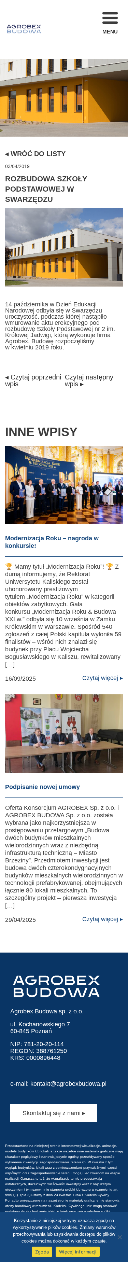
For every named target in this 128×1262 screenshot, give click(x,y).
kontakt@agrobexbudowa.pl (68, 1083)
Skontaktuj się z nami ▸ (54, 1113)
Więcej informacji (77, 1251)
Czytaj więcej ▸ (102, 678)
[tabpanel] (64, 68)
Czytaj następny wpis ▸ (89, 380)
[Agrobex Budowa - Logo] (24, 29)
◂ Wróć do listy (35, 153)
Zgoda (42, 1251)
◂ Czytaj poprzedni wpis (33, 380)
